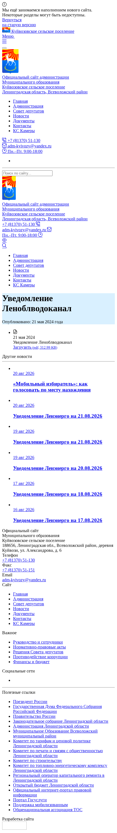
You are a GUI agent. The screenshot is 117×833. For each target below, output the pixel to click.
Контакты (22, 125)
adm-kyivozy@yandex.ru (29, 146)
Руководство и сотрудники (38, 642)
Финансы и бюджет (31, 661)
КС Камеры (24, 130)
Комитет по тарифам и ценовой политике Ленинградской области (52, 743)
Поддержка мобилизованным (40, 804)
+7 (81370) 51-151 (18, 570)
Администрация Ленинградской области (51, 726)
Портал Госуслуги (30, 800)
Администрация (28, 106)
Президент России (30, 701)
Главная (20, 101)
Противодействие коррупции (40, 656)
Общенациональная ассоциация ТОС (47, 809)
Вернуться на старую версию (19, 22)
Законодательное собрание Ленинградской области (60, 721)
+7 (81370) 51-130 (23, 140)
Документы (24, 120)
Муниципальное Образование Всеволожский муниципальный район (55, 733)
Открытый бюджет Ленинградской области (53, 785)
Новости (21, 116)
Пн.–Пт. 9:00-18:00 (24, 151)
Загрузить (35, 347)
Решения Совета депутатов (38, 652)
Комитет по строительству (37, 760)
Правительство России (34, 716)
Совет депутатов (28, 111)
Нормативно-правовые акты (39, 647)
